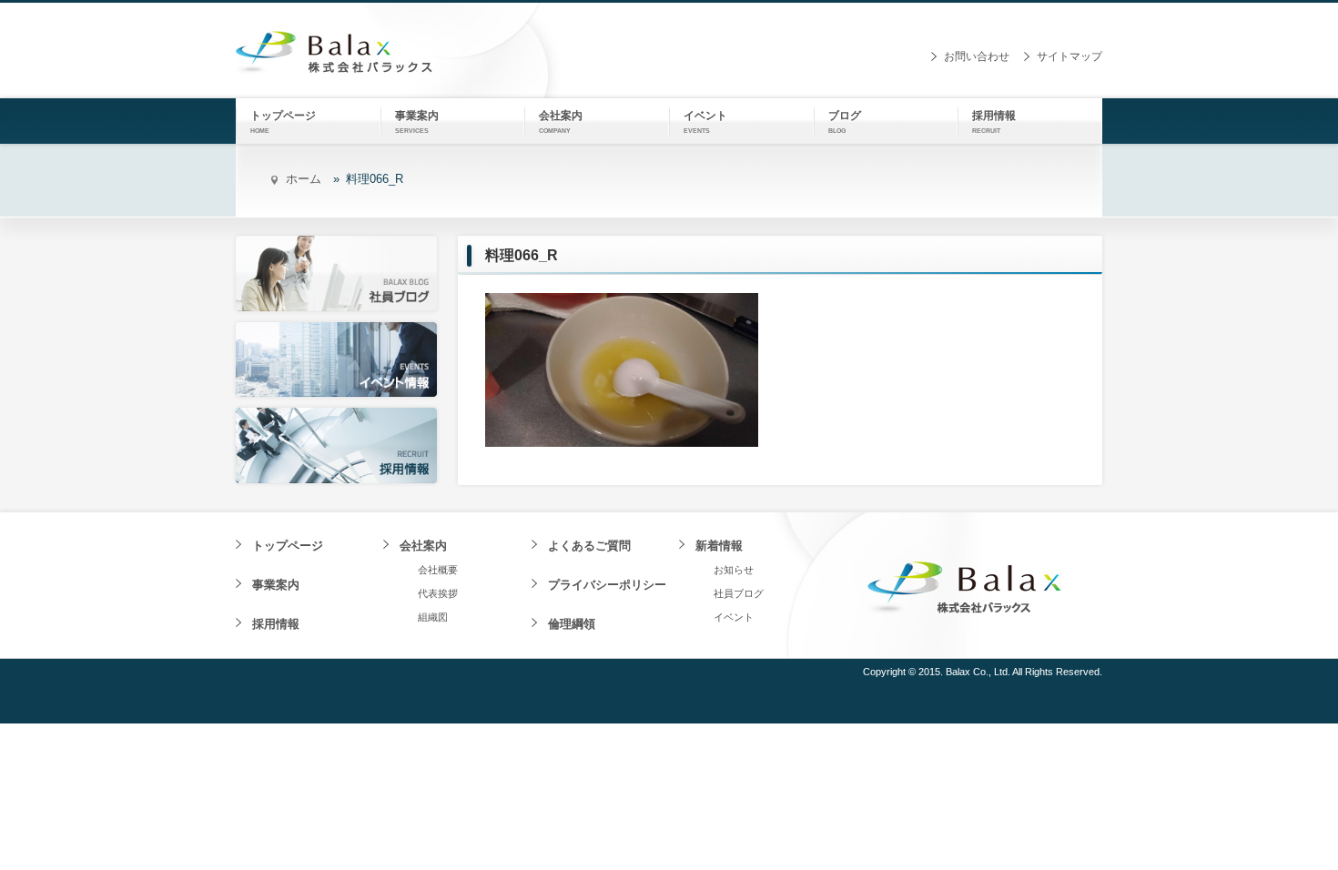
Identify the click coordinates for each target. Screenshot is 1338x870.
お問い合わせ (976, 56)
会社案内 (423, 545)
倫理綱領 (571, 624)
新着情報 (719, 545)
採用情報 (275, 624)
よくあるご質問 (589, 545)
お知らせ (734, 569)
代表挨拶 (438, 593)
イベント (734, 617)
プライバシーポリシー (607, 585)
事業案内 (275, 585)
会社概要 (438, 569)
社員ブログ (739, 593)
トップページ (287, 545)
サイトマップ (1069, 56)
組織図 (433, 617)
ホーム (303, 179)
